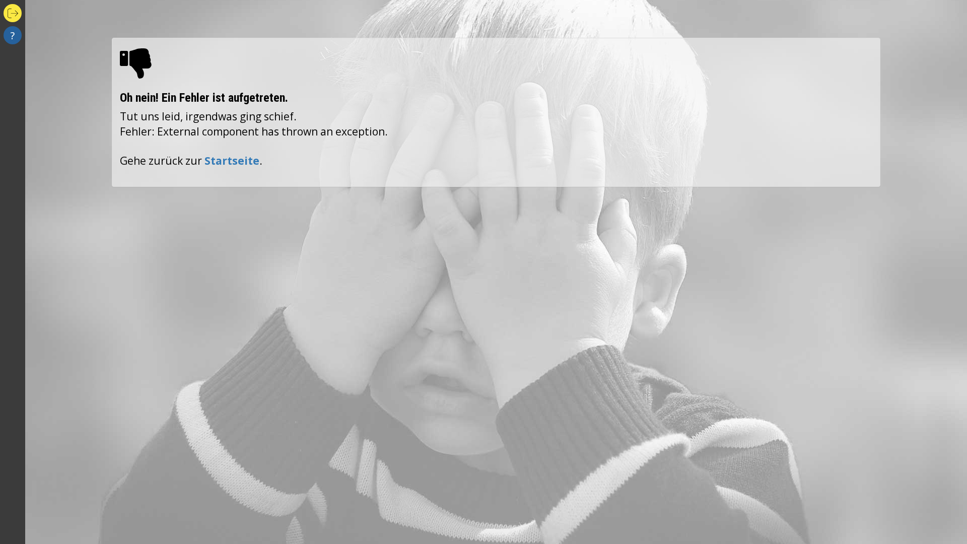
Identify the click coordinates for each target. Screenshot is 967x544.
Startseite (231, 161)
